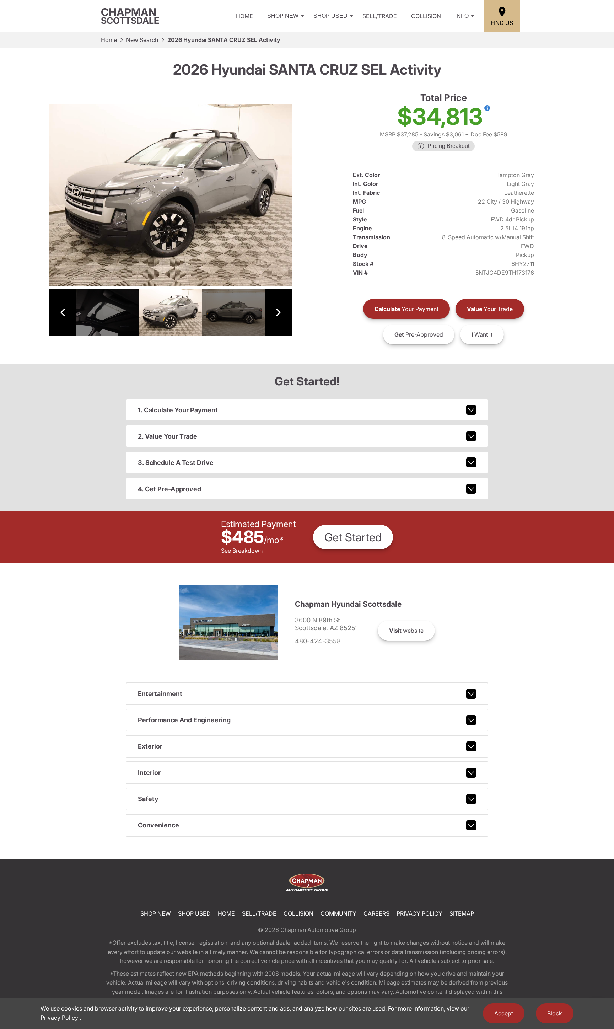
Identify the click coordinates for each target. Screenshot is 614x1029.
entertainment (160, 693)
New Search (142, 39)
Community (338, 913)
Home (244, 16)
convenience (158, 825)
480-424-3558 (318, 641)
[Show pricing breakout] (487, 108)
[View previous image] (62, 312)
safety (148, 799)
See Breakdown (242, 550)
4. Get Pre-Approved (169, 489)
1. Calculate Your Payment (178, 410)
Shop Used (330, 16)
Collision (426, 16)
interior (149, 772)
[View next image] (278, 312)
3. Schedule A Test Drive (176, 462)
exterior (150, 746)
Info (462, 16)
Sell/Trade (379, 16)
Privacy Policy (419, 913)
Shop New (282, 16)
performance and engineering (184, 720)
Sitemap (461, 913)
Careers (376, 913)
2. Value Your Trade (167, 436)
